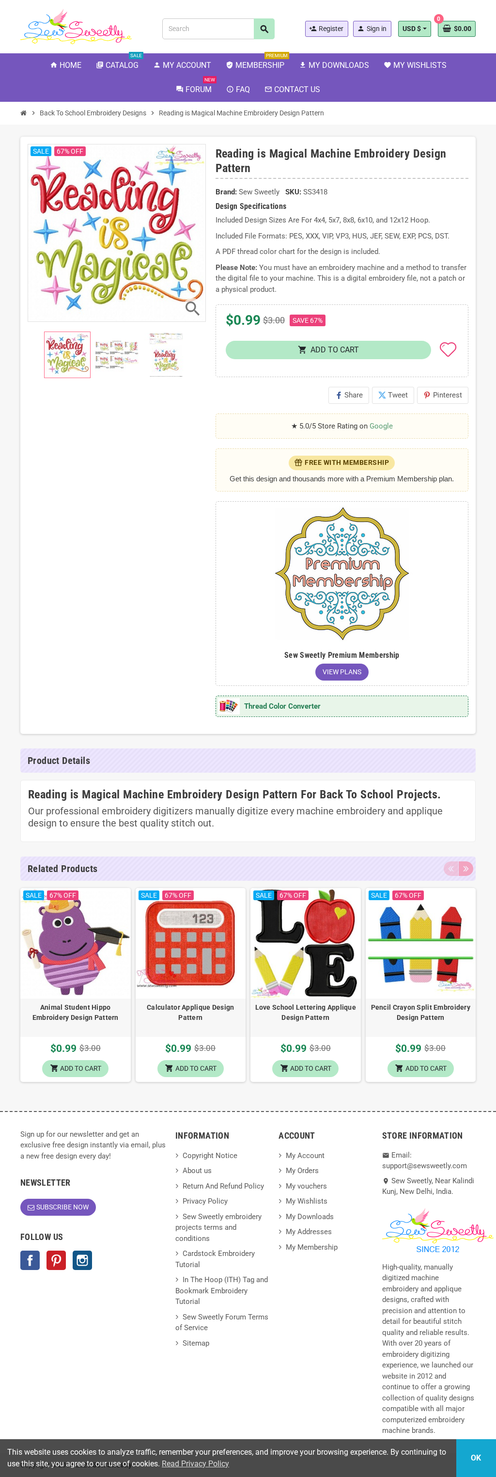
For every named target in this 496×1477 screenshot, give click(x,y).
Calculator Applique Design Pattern (190, 1012)
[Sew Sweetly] (76, 25)
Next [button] (466, 868)
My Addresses (309, 1231)
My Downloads (310, 1216)
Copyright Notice (210, 1155)
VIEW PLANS (342, 672)
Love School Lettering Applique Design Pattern (305, 1012)
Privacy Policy (205, 1201)
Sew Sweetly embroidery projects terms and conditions (218, 1227)
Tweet (393, 395)
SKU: (293, 192)
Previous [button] (451, 868)
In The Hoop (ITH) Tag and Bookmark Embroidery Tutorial (221, 1290)
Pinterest (442, 395)
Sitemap (196, 1343)
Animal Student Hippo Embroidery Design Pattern (75, 1012)
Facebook (30, 1260)
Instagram (82, 1260)
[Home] (24, 113)
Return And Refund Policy (223, 1186)
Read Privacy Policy (195, 1463)
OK (476, 1457)
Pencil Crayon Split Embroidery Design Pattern (420, 1012)
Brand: (226, 192)
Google (381, 426)
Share (349, 395)
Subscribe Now (62, 1207)
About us (197, 1170)
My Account (305, 1155)
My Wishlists (306, 1201)
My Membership (312, 1247)
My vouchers (306, 1186)
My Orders (302, 1170)
